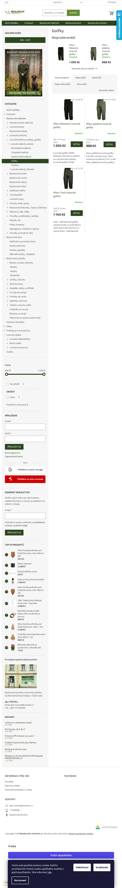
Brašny (13, 271)
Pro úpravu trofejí (18, 292)
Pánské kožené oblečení (21, 122)
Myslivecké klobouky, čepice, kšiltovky (28, 207)
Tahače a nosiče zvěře (20, 305)
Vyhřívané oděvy (17, 190)
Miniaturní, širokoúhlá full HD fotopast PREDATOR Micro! (24, 757)
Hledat (73, 12)
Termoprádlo (16, 194)
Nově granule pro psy (16, 749)
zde (49, 872)
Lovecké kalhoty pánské (22, 144)
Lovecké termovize (19, 347)
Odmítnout (82, 867)
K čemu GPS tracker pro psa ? (19, 736)
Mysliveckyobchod (18, 814)
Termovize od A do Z (15, 729)
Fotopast (11, 114)
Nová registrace (12, 453)
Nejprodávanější (62, 84)
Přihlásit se (14, 446)
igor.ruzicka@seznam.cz (21, 805)
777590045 (15, 810)
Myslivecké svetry (18, 178)
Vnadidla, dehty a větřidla (22, 288)
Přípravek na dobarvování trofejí (25, 317)
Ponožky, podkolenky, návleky (24, 216)
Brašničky (15, 275)
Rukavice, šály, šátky (20, 211)
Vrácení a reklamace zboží (18, 722)
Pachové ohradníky (15, 322)
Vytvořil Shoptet (109, 827)
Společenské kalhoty (21, 156)
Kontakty (58, 2)
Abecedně (82, 84)
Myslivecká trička (18, 186)
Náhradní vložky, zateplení (22, 254)
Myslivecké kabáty (18, 131)
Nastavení (20, 880)
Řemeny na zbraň (18, 313)
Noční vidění (15, 343)
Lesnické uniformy (18, 135)
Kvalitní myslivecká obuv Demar (21, 742)
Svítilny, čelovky (17, 279)
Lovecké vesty (17, 199)
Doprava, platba (12, 785)
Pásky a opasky (17, 224)
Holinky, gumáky (17, 250)
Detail (76, 144)
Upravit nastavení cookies (81, 833)
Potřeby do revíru (18, 296)
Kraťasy (15, 165)
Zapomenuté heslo (14, 456)
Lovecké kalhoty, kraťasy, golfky (25, 139)
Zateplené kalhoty (20, 152)
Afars (14, 397)
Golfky (14, 161)
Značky (10, 352)
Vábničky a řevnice (18, 301)
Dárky (9, 326)
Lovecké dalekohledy (20, 339)
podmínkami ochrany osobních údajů (25, 524)
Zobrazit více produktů (83, 68)
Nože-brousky (16, 284)
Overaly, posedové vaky (21, 233)
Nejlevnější (80, 77)
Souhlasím (102, 867)
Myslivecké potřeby (16, 258)
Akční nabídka (13, 110)
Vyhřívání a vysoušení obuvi (23, 241)
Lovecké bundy (17, 127)
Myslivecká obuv (14, 237)
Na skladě (17, 384)
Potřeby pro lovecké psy (18, 330)
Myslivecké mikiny (18, 182)
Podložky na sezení (19, 309)
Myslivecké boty (17, 245)
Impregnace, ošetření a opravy (24, 229)
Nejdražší (96, 77)
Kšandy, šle (15, 220)
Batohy (13, 267)
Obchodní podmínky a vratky (18, 789)
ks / (25, 40)
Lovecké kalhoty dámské (22, 169)
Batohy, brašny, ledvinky (21, 262)
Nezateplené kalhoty (21, 148)
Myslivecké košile (18, 173)
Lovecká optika (14, 335)
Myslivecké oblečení (16, 118)
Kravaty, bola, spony (19, 203)
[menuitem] (11, 23)
